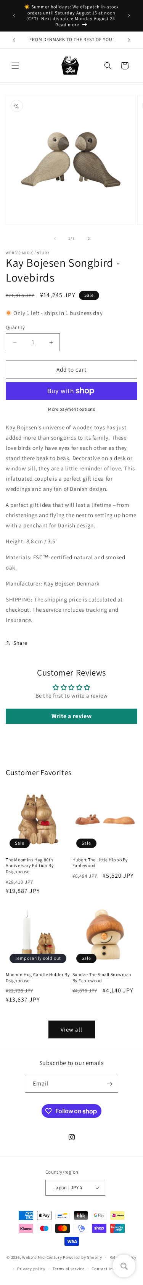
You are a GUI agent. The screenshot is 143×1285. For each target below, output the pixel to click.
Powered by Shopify (82, 1257)
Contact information (112, 1268)
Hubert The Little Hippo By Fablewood (100, 863)
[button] (15, 65)
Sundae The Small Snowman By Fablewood (102, 977)
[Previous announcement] (14, 15)
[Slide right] (88, 238)
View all (71, 1029)
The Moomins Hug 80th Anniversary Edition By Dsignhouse (30, 865)
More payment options (71, 409)
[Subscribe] (109, 1084)
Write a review (71, 716)
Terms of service (69, 1268)
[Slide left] (55, 238)
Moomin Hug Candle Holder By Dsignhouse (38, 977)
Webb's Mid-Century (42, 1257)
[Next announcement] (129, 15)
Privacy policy (31, 1268)
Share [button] (20, 642)
